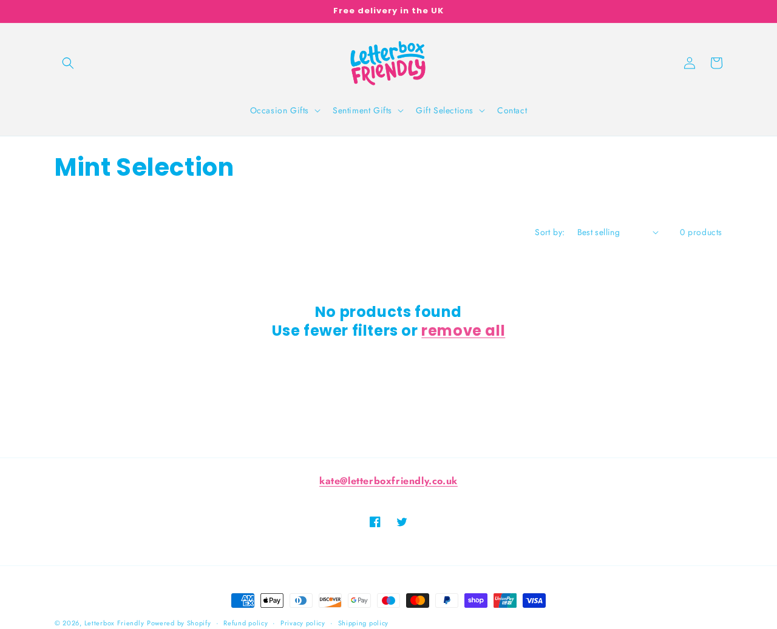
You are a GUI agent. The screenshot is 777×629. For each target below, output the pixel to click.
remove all (463, 330)
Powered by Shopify (179, 623)
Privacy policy (302, 623)
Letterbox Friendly (114, 623)
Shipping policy (363, 623)
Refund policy (245, 623)
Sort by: (550, 232)
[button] (68, 63)
